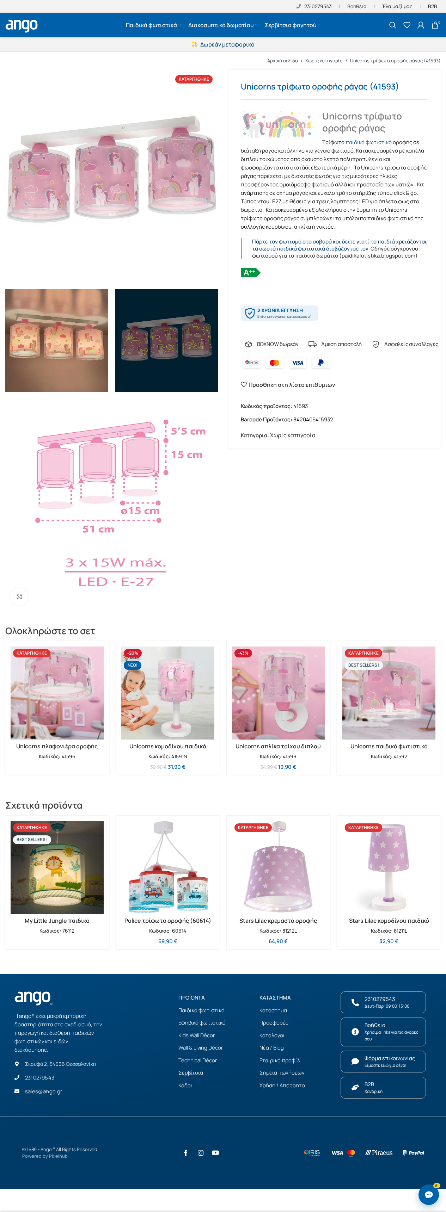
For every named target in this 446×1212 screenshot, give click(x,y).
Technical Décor (197, 1060)
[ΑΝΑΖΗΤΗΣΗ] (393, 25)
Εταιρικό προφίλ (279, 1060)
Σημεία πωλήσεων (281, 1072)
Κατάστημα (273, 1010)
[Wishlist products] (407, 25)
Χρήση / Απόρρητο (282, 1085)
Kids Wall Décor (196, 1035)
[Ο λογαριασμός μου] (421, 25)
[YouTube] (215, 1153)
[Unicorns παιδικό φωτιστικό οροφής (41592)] (388, 693)
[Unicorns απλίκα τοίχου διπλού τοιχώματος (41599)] (278, 693)
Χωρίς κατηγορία (324, 60)
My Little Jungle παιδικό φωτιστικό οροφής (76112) (57, 924)
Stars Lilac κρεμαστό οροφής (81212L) (278, 924)
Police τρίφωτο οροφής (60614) (167, 921)
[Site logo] (22, 24)
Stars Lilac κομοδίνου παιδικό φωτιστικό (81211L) (389, 924)
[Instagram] (200, 1153)
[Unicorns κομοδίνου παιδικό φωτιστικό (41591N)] (167, 693)
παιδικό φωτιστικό (369, 142)
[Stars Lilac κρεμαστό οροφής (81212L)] (278, 867)
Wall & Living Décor (200, 1047)
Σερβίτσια (190, 1072)
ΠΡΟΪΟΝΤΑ (191, 997)
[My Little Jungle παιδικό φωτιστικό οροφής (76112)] (57, 867)
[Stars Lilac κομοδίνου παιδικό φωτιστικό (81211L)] (388, 867)
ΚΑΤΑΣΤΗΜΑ (275, 997)
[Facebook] (186, 1153)
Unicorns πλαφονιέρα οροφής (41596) (57, 750)
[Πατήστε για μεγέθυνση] (19, 597)
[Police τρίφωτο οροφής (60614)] (167, 867)
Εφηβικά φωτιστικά (202, 1022)
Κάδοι (185, 1085)
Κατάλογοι (272, 1035)
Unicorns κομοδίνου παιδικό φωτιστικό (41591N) (167, 750)
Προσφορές (273, 1022)
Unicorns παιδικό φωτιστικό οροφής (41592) (389, 750)
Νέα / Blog (271, 1047)
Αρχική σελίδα (282, 60)
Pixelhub (58, 1156)
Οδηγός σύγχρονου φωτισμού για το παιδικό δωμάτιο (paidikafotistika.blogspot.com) (335, 252)
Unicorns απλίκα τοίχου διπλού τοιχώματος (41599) (278, 750)
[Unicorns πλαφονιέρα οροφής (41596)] (57, 693)
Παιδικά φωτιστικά (201, 1010)
